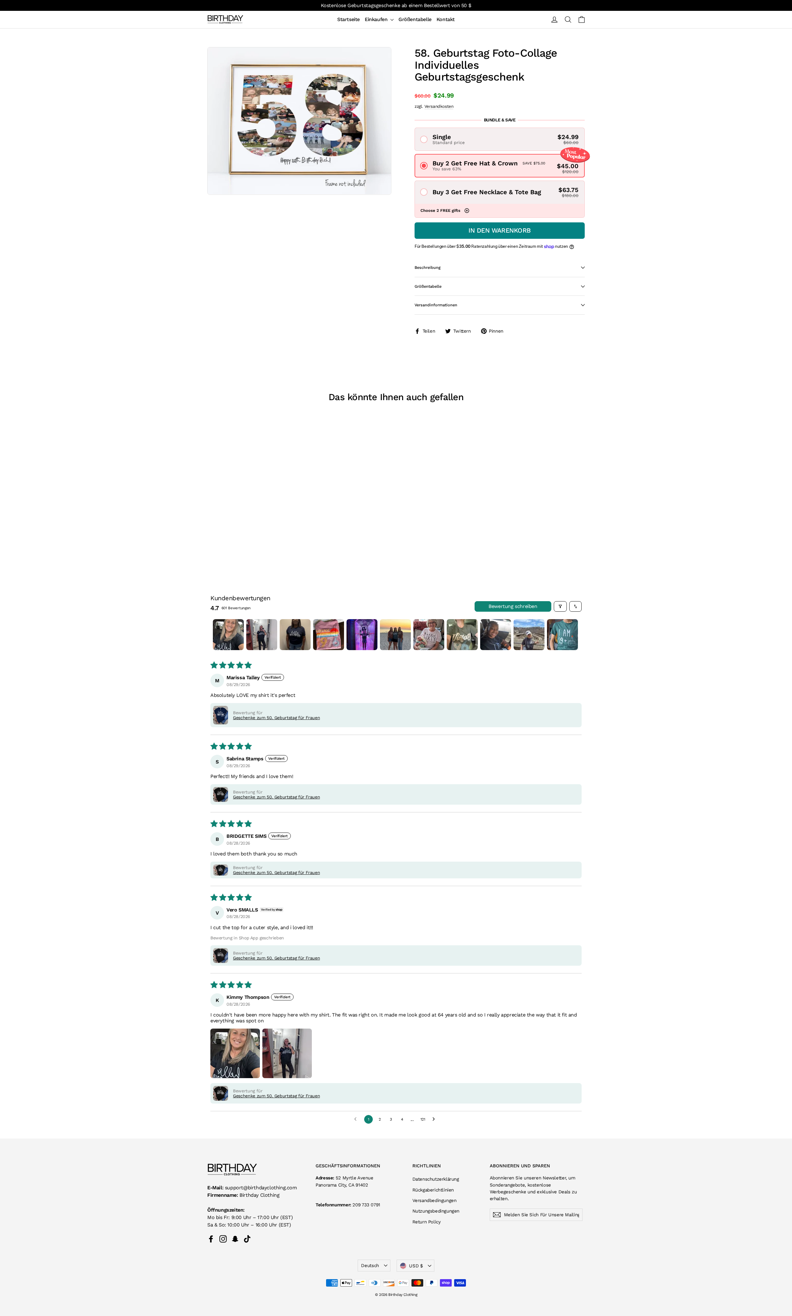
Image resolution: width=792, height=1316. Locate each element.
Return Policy (426, 1222)
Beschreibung (428, 267)
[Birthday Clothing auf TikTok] (247, 1239)
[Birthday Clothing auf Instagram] (223, 1239)
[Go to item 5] (361, 634)
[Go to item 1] (228, 634)
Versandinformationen (436, 305)
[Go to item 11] (562, 634)
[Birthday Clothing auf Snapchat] (235, 1239)
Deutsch (370, 1265)
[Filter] (560, 606)
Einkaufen (377, 19)
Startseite (348, 19)
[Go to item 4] (328, 634)
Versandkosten (439, 106)
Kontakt (446, 19)
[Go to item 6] (395, 634)
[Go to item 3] (295, 634)
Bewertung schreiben (513, 606)
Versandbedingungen (434, 1200)
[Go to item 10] (529, 634)
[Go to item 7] (428, 634)
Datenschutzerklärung (435, 1179)
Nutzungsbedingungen (435, 1211)
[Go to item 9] (495, 634)
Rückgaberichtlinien (433, 1190)
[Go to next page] (435, 1119)
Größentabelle (415, 19)
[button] (500, 139)
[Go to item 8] (462, 634)
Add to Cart (251, 531)
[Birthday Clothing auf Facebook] (211, 1239)
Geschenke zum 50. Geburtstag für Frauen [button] (276, 717)
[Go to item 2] (261, 634)
